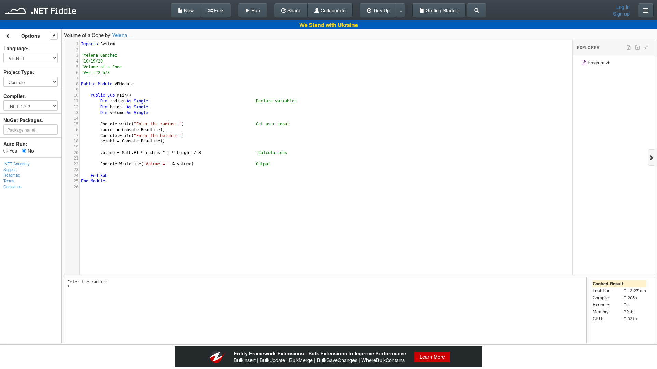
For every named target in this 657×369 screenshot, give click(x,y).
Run (255, 10)
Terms (8, 180)
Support (10, 169)
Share (293, 10)
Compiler (13, 96)
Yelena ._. (123, 34)
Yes (12, 150)
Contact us (12, 186)
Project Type (18, 72)
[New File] (628, 47)
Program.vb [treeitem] (599, 62)
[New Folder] (637, 47)
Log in (623, 6)
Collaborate (332, 10)
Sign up (621, 13)
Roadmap (11, 175)
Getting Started (441, 10)
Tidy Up (381, 10)
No (30, 150)
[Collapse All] (646, 47)
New (188, 10)
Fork (218, 10)
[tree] (614, 63)
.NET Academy (16, 163)
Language (15, 48)
